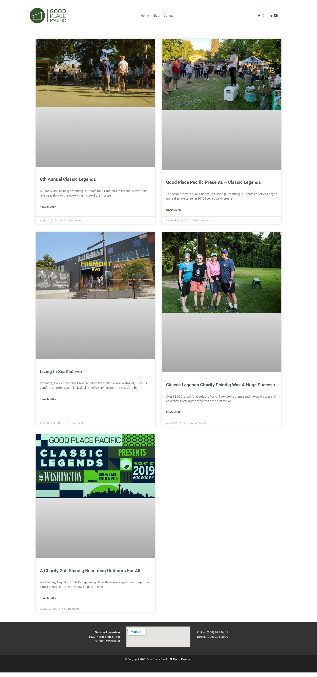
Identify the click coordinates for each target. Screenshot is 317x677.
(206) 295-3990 (217, 636)
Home (145, 15)
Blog (156, 15)
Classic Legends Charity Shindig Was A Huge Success (220, 384)
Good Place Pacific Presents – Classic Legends (213, 182)
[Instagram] (264, 15)
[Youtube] (276, 15)
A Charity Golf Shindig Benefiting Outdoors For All (90, 570)
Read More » (48, 206)
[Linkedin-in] (270, 15)
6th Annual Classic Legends (68, 179)
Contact (169, 15)
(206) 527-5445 (217, 632)
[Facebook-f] (259, 15)
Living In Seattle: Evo (61, 371)
